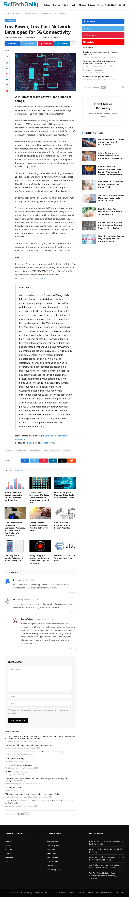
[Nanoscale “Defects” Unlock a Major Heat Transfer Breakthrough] (89, 142)
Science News (52, 861)
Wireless (66, 451)
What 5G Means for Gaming (15, 772)
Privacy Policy (106, 893)
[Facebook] (7, 57)
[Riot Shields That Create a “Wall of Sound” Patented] (65, 513)
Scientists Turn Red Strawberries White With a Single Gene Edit (111, 211)
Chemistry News (53, 845)
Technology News (54, 869)
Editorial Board (92, 893)
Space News (52, 865)
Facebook (8, 841)
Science (91, 5)
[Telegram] (7, 79)
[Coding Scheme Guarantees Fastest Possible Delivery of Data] (40, 513)
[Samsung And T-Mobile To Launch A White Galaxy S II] (15, 546)
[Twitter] (7, 63)
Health (73, 5)
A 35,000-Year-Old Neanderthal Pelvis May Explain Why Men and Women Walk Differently (110, 170)
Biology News (52, 841)
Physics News (52, 857)
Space (100, 5)
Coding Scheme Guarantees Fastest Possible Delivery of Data (38, 526)
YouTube (8, 849)
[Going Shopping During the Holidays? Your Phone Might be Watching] (40, 546)
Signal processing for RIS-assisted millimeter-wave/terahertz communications (33, 752)
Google (32, 442)
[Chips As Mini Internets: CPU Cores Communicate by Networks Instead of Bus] (40, 483)
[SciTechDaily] (21, 5)
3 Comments (45, 38)
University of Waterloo (51, 451)
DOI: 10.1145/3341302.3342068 (30, 278)
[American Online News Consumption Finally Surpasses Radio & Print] (15, 483)
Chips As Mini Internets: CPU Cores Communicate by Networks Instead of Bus (39, 497)
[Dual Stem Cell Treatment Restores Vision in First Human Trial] (89, 185)
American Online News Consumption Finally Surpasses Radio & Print (14, 496)
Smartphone (35, 451)
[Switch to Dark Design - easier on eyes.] (120, 5)
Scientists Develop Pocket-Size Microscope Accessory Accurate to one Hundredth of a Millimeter (15, 529)
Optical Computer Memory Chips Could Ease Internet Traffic (64, 495)
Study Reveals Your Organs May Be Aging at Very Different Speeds (111, 239)
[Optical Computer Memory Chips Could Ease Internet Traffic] (65, 483)
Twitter (7, 845)
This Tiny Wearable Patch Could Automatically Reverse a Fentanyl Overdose (103, 875)
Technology (110, 5)
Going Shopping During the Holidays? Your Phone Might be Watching (39, 559)
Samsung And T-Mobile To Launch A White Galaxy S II (14, 558)
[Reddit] (7, 90)
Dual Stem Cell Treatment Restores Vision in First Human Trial (110, 184)
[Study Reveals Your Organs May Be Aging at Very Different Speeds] (89, 239)
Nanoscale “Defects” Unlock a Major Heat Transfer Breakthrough (111, 142)
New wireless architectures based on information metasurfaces (28, 745)
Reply (72, 593)
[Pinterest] (7, 74)
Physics (82, 5)
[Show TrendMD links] (74, 814)
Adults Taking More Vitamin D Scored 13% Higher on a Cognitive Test (110, 156)
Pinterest (8, 853)
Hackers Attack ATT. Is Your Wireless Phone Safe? (64, 558)
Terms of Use (119, 893)
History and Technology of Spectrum (18, 765)
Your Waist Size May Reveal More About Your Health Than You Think (111, 198)
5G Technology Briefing (13, 787)
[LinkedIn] (7, 68)
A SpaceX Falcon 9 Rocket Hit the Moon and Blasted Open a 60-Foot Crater (110, 225)
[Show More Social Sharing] (73, 43)
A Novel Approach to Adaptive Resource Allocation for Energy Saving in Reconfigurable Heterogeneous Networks (36, 780)
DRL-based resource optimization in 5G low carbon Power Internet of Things (32, 794)
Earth (66, 5)
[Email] (7, 85)
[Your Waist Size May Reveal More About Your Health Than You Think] (89, 198)
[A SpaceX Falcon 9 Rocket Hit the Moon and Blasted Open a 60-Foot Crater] (89, 225)
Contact (81, 893)
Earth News (51, 849)
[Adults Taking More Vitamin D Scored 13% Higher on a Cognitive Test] (89, 156)
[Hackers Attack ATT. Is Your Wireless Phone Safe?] (65, 546)
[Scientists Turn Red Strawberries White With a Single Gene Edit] (89, 212)
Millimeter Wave (21, 451)
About (72, 893)
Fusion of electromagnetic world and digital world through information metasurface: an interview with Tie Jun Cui (39, 802)
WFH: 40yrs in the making (14, 758)
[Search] (124, 5)
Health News (52, 853)
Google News (47, 442)
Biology (47, 5)
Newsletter (9, 857)
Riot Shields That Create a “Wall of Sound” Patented (62, 525)
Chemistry (57, 5)
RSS (6, 861)
